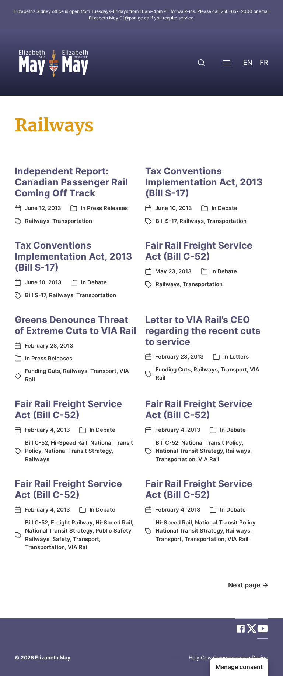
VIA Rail (208, 459)
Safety (61, 539)
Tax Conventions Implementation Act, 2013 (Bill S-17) (203, 182)
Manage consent (239, 666)
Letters (239, 356)
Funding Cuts (42, 370)
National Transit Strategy (78, 450)
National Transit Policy (211, 442)
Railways (37, 220)
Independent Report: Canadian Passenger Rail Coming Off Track (71, 182)
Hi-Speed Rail (69, 442)
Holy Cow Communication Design (228, 657)
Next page (248, 585)
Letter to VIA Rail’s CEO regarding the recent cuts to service (203, 330)
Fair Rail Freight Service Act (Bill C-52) (198, 251)
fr (264, 62)
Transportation (72, 220)
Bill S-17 (166, 220)
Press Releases (107, 207)
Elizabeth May (52, 657)
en (247, 62)
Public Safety (113, 530)
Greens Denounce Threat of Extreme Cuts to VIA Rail (75, 325)
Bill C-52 (36, 442)
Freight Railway (71, 522)
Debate (227, 207)
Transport (103, 370)
